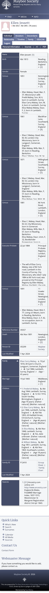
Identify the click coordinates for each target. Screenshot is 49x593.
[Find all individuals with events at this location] (38, 67)
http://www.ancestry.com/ (36, 487)
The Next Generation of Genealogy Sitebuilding (30, 584)
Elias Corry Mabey (28, 361)
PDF (44, 47)
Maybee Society (41, 348)
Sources (28, 47)
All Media (9, 537)
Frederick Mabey (31, 388)
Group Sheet (41, 463)
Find (9, 16)
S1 (26, 482)
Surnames (9, 529)
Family (30, 39)
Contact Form (8, 550)
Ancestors (19, 36)
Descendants (32, 36)
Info (36, 16)
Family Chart (41, 469)
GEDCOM (40, 39)
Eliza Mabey (29, 428)
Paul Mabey (29, 590)
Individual (8, 36)
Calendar (9, 534)
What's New (10, 524)
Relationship (9, 39)
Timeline (20, 39)
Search (8, 527)
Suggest (7, 43)
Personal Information (11, 47)
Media (24, 16)
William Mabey (30, 442)
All (37, 47)
